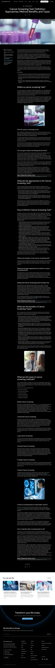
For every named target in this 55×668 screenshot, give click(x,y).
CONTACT (43, 641)
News (31, 647)
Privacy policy (33, 657)
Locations (32, 645)
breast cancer (37, 404)
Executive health (23, 651)
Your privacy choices (34, 655)
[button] (15, 1)
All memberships (24, 643)
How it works (23, 653)
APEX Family (23, 649)
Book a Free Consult (43, 176)
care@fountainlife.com (45, 647)
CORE (22, 645)
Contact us (43, 645)
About (33, 1)
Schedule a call (44, 1)
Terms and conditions (34, 659)
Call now (51, 1)
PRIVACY (32, 653)
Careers (32, 651)
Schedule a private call (27, 618)
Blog (31, 649)
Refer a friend (23, 657)
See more (49, 578)
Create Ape (50, 664)
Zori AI (26, 1)
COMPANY (32, 641)
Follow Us (43, 656)
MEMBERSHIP (23, 641)
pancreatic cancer (20, 508)
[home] (6, 1)
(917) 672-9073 (44, 649)
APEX (22, 647)
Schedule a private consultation (47, 643)
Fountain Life (35, 298)
